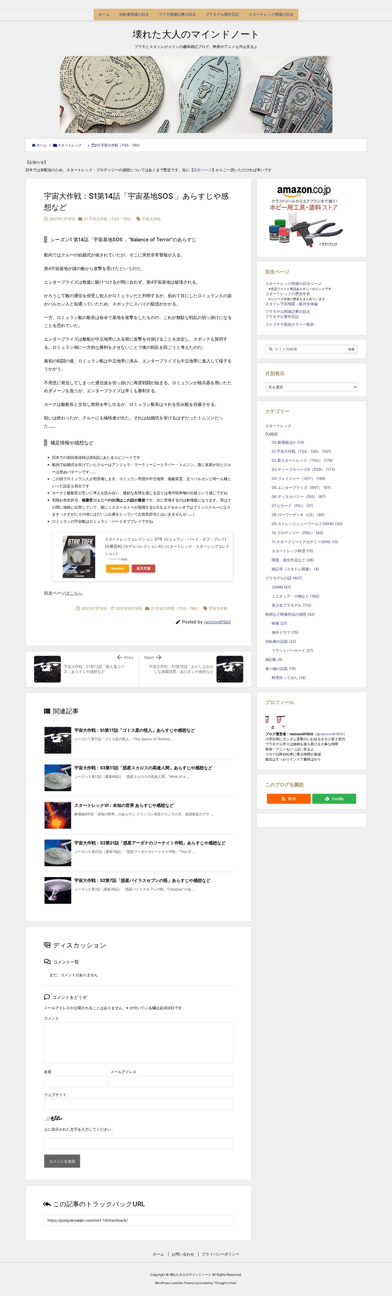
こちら (76, 593)
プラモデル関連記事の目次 (287, 311)
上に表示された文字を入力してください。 (79, 1129)
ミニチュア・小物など (295, 596)
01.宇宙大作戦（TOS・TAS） (119, 145)
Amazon (117, 568)
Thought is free (225, 1283)
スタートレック (71, 145)
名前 (47, 1071)
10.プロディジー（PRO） (297, 532)
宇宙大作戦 (151, 218)
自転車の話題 (280, 641)
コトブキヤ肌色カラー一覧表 (289, 324)
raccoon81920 (217, 621)
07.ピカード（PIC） (292, 505)
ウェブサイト (55, 1094)
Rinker (124, 559)
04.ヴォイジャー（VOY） (299, 478)
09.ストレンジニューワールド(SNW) (307, 523)
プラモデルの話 (283, 578)
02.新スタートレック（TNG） (302, 460)
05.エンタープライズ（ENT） (301, 487)
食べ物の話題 (280, 668)
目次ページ (202, 169)
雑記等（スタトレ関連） (295, 569)
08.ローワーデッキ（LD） (298, 514)
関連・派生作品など (293, 560)
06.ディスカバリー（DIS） (299, 496)
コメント (51, 1018)
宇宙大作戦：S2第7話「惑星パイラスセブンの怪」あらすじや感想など (142, 880)
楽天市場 (143, 568)
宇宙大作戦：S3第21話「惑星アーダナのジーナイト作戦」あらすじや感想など (150, 842)
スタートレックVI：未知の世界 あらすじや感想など (124, 805)
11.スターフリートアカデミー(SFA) (305, 541)
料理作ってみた (289, 677)
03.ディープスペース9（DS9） (303, 469)
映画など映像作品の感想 (290, 614)
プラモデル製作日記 (282, 316)
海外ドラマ (285, 632)
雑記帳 (274, 659)
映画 (279, 623)
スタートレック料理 (292, 551)
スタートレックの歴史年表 (287, 293)
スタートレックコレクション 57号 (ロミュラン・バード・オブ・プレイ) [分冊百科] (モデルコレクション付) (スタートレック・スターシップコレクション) (167, 546)
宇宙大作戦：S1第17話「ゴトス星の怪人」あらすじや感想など (134, 730)
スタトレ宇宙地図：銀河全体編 (291, 303)
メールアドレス (123, 1071)
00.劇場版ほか (288, 442)
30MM (281, 587)
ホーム (41, 145)
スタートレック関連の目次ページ (293, 283)
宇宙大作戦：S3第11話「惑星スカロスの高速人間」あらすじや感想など (143, 767)
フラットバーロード (292, 650)
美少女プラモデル (291, 605)
